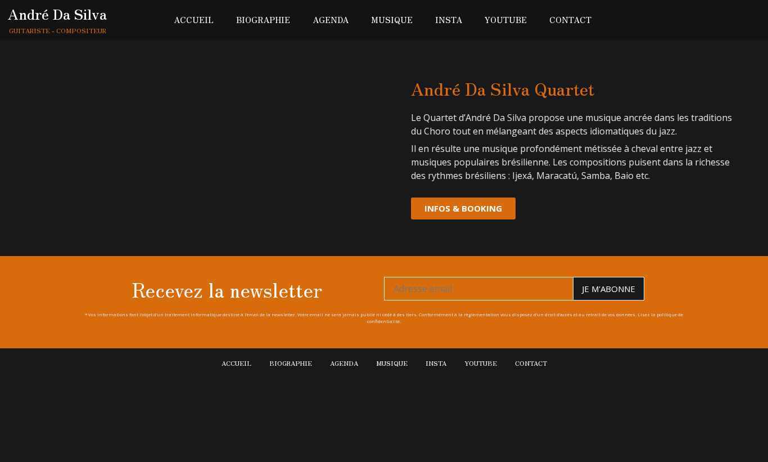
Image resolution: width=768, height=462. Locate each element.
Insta (448, 19)
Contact (570, 19)
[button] (463, 208)
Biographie (263, 19)
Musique (392, 19)
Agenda (331, 19)
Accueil (194, 19)
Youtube (506, 19)
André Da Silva (57, 13)
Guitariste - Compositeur (57, 30)
